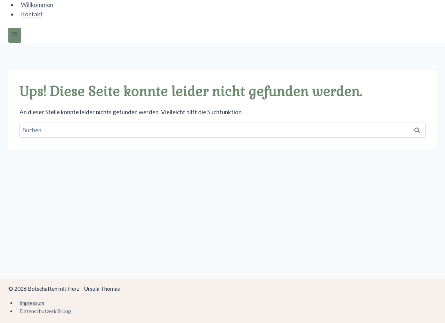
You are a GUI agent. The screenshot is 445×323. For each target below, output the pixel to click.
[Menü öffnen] (14, 35)
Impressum (31, 303)
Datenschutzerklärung (45, 311)
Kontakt (32, 14)
